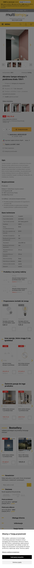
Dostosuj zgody (17, 562)
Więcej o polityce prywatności (10, 552)
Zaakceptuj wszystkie (17, 557)
